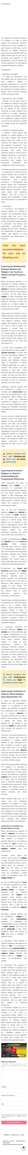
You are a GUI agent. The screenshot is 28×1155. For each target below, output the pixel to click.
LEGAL (22, 1135)
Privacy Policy (14, 1135)
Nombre (4, 1087)
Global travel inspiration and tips (13, 1144)
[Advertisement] (14, 21)
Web (2, 1104)
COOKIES (6, 1135)
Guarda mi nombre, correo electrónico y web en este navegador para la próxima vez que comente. (14, 1116)
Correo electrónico (8, 1095)
